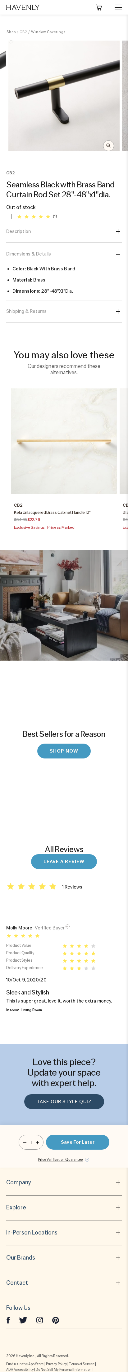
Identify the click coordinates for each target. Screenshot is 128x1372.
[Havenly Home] (23, 7)
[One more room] (37, 1142)
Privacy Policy (56, 1364)
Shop (11, 32)
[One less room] (24, 1142)
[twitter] (23, 1319)
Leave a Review (64, 861)
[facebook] (8, 1319)
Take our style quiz (64, 1101)
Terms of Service (81, 1364)
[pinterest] (55, 1319)
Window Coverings (48, 32)
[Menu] (115, 7)
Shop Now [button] (64, 751)
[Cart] (99, 7)
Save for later (77, 1142)
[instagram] (39, 1319)
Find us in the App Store (24, 1364)
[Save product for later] (11, 45)
